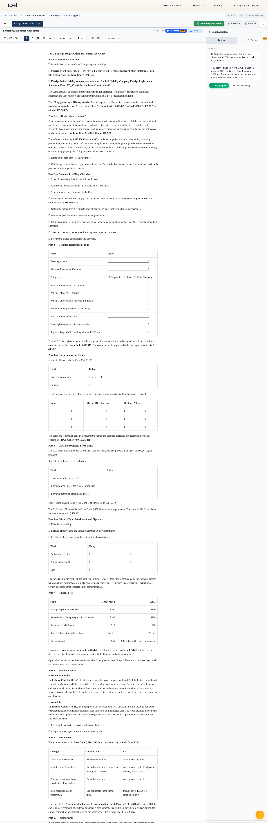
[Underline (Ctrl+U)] (38, 38)
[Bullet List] (93, 38)
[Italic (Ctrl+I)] (32, 38)
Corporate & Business (35, 15)
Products (198, 5)
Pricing (218, 5)
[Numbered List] (98, 38)
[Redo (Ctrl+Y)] (10, 38)
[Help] (260, 815)
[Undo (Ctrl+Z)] (5, 38)
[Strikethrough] (44, 38)
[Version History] (16, 38)
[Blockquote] (50, 38)
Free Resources (172, 5)
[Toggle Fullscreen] (262, 23)
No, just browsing (241, 85)
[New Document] (6, 23)
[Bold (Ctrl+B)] (26, 38)
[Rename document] (39, 23)
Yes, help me (221, 85)
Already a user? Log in (245, 5)
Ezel (12, 5)
